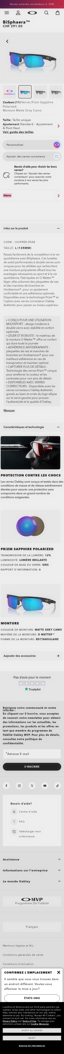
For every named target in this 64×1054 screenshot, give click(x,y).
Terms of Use (29, 1021)
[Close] (58, 972)
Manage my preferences (32, 1046)
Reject (32, 1038)
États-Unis (32, 998)
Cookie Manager (40, 1024)
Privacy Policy (10, 1021)
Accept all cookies (32, 1030)
